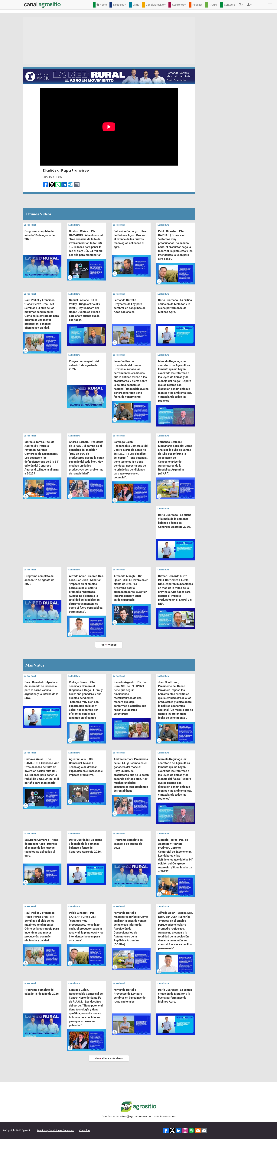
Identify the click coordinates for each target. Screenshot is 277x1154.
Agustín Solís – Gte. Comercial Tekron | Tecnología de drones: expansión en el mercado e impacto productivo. (86, 767)
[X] (172, 1130)
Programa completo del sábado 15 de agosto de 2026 (39, 235)
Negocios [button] (118, 4)
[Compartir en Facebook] (45, 184)
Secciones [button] (178, 4)
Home (103, 4)
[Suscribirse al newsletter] (198, 1130)
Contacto (229, 4)
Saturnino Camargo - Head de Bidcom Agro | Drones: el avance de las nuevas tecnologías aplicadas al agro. (130, 239)
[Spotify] (191, 1130)
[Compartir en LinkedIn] (64, 184)
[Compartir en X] (52, 184)
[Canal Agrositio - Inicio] (42, 4)
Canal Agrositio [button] (155, 4)
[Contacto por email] (204, 1130)
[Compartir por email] (77, 184)
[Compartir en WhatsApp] (58, 184)
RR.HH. (213, 4)
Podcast (197, 4)
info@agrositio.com (134, 1116)
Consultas (84, 1130)
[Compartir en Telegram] (70, 184)
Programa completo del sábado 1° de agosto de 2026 (39, 580)
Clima (136, 4)
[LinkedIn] (178, 1130)
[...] (42, 257)
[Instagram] (185, 1130)
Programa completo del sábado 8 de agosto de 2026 (84, 365)
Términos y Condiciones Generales (55, 1130)
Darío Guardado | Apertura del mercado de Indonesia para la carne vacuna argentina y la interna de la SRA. (41, 690)
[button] (242, 5)
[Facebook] (166, 1130)
